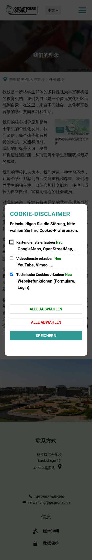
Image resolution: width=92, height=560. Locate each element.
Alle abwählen (46, 322)
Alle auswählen (46, 309)
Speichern (46, 335)
